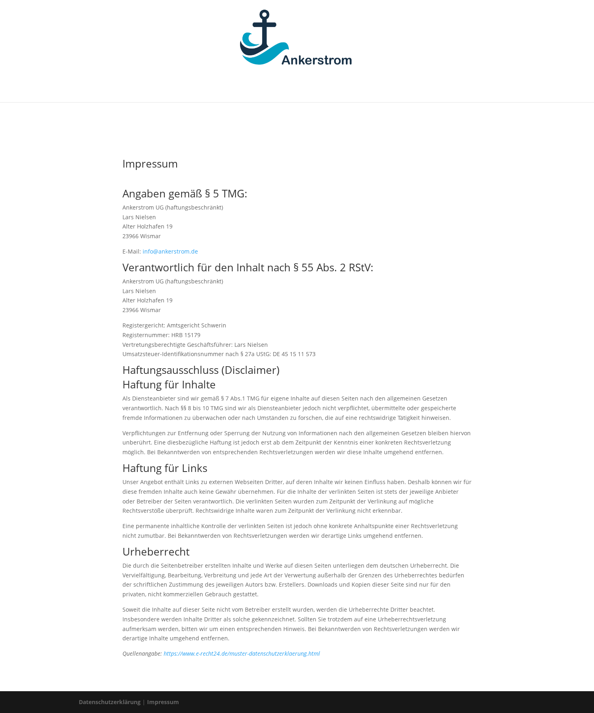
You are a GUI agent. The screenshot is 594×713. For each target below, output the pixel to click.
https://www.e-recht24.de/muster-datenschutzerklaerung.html (242, 653)
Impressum (163, 702)
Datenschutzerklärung (110, 702)
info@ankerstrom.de (170, 251)
